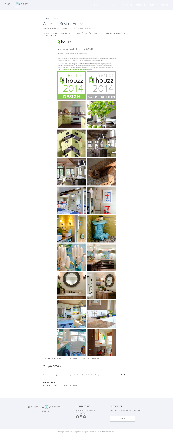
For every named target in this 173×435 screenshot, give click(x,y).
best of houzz (49, 375)
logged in (57, 385)
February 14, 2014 (50, 18)
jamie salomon (62, 375)
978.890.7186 (84, 413)
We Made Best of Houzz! (63, 23)
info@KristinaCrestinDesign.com (85, 410)
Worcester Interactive (108, 432)
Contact (164, 5)
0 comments (66, 28)
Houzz (86, 33)
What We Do (127, 5)
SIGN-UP (122, 419)
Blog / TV (153, 5)
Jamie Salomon (62, 358)
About (115, 5)
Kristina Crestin (76, 375)
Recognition (141, 5)
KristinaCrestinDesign (93, 375)
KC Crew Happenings (84, 28)
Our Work (105, 5)
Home (95, 5)
